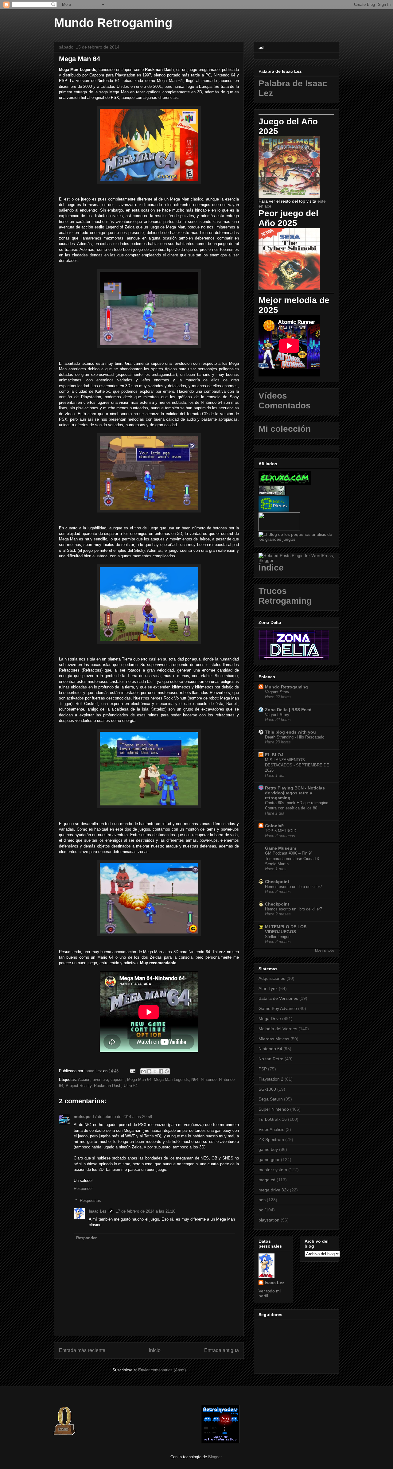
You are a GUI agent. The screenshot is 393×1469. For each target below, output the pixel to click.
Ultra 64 (131, 1085)
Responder (83, 1188)
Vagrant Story (277, 692)
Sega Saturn (271, 1099)
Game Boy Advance (278, 1008)
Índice (271, 567)
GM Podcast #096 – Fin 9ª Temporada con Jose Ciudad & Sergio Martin (292, 858)
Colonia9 (274, 825)
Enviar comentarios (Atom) (162, 1370)
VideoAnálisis (271, 1129)
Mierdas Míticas (274, 1038)
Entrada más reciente (82, 1350)
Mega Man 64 (139, 1079)
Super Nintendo (274, 1109)
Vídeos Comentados (285, 400)
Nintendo (208, 1079)
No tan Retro (271, 1058)
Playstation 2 (271, 1079)
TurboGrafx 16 (273, 1119)
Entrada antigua (221, 1350)
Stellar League (277, 936)
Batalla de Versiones (278, 998)
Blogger (214, 1457)
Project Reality (78, 1085)
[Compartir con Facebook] (161, 1071)
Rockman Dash (107, 1085)
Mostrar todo (324, 950)
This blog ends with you (290, 732)
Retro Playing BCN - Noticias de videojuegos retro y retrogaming (295, 792)
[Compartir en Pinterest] (167, 1071)
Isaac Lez (98, 1211)
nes (262, 1199)
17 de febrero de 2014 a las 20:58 (122, 1116)
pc (261, 1209)
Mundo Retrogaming (113, 22)
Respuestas (90, 1200)
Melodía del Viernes (278, 1028)
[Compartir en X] (155, 1071)
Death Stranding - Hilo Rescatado (294, 737)
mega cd (267, 1179)
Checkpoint (277, 881)
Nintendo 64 (270, 1048)
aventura (100, 1079)
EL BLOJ (274, 754)
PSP (263, 1068)
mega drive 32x (274, 1189)
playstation (269, 1220)
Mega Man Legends (171, 1079)
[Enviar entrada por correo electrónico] (132, 1071)
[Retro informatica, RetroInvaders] (220, 1442)
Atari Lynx (268, 988)
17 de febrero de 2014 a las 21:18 (145, 1211)
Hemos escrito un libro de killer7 (293, 886)
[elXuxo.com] (285, 483)
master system (273, 1169)
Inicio (155, 1350)
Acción (84, 1079)
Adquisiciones (272, 978)
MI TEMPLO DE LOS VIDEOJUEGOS (285, 929)
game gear (269, 1159)
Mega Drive (270, 1018)
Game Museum (280, 848)
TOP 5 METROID (280, 830)
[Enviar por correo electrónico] (143, 1071)
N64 (194, 1079)
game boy (268, 1149)
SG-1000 (267, 1089)
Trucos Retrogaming (285, 596)
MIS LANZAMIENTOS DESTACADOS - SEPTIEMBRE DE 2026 (297, 765)
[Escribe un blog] (149, 1071)
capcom (118, 1079)
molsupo (82, 1116)
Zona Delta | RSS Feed (288, 709)
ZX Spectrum (271, 1139)
